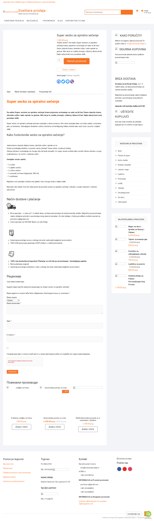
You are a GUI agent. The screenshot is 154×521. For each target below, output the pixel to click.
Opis (9, 92)
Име (9, 321)
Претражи (127, 12)
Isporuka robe (9, 2)
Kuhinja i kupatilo (73, 75)
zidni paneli (122, 202)
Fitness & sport (124, 155)
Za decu (121, 197)
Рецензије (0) (45, 92)
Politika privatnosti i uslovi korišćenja (40, 2)
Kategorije (32, 21)
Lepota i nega (123, 169)
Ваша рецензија (14, 303)
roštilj (120, 183)
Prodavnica (49, 21)
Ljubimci (121, 174)
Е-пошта (11, 335)
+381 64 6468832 (87, 488)
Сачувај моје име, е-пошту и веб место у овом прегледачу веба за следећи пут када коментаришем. (48, 354)
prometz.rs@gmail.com (89, 484)
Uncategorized (123, 193)
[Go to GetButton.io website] (148, 518)
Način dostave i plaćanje (25, 92)
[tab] (9, 91)
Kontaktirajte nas (75, 21)
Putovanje (122, 179)
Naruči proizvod (76, 61)
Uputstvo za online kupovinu (14, 481)
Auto (120, 151)
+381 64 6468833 (87, 492)
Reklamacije (20, 2)
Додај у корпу (21, 427)
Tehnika (121, 188)
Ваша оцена (12, 297)
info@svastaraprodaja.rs (136, 44)
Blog (60, 21)
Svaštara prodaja (32, 11)
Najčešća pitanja (9, 477)
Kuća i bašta (123, 160)
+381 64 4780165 (87, 475)
